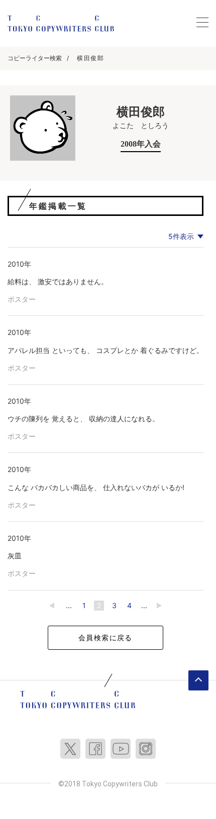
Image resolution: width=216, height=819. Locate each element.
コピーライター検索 (35, 58)
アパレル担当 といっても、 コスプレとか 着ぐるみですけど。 (105, 350)
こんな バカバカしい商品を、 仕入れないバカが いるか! (96, 487)
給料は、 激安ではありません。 (58, 281)
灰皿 (15, 555)
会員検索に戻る (105, 637)
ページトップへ (198, 680)
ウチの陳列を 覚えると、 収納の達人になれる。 (83, 418)
